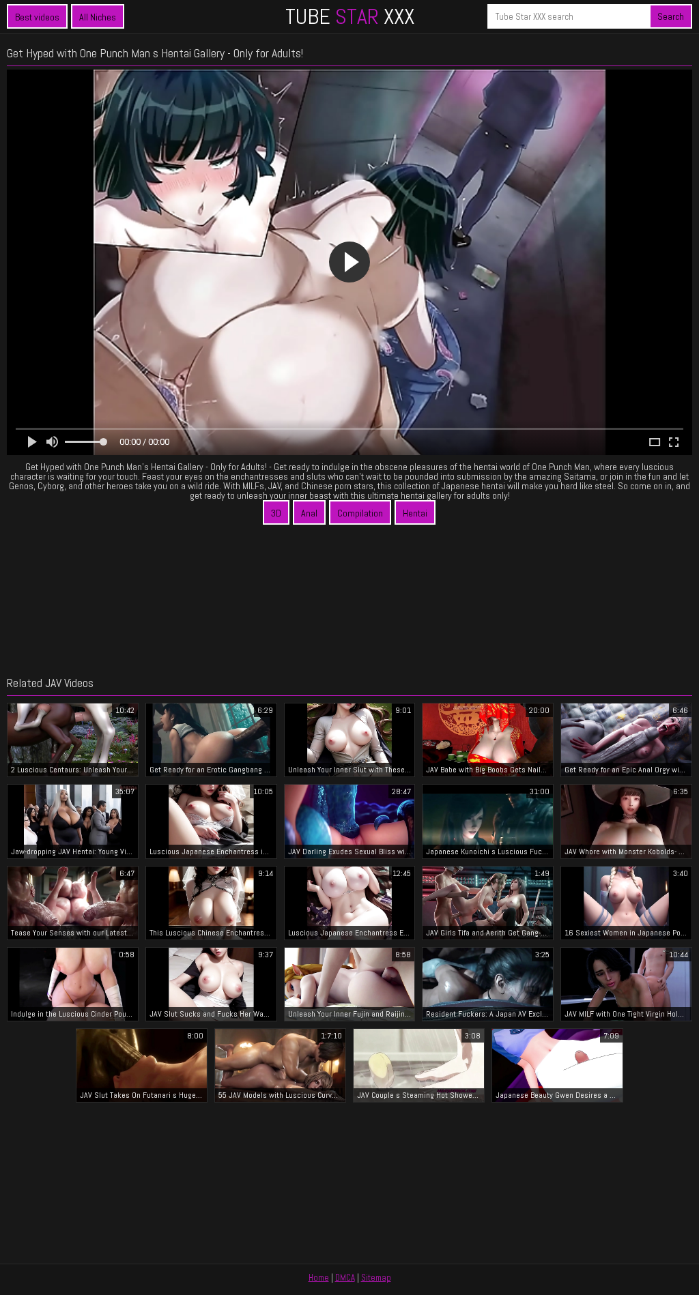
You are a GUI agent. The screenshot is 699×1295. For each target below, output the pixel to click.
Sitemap (376, 1277)
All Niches (97, 17)
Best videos (37, 17)
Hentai (415, 513)
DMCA (345, 1277)
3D (276, 513)
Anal (309, 513)
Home (319, 1277)
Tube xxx (349, 16)
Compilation (360, 513)
